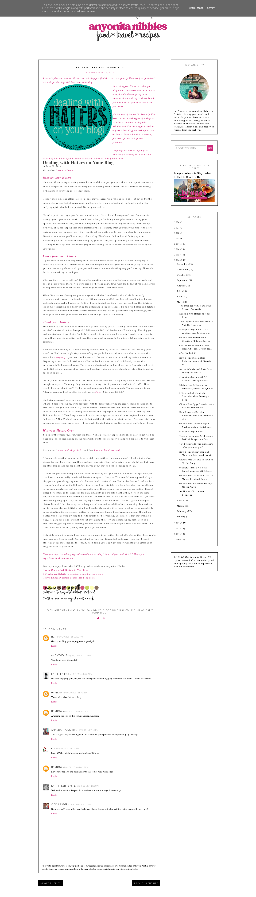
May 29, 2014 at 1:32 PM (79, 655)
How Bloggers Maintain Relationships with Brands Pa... (195, 361)
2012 (177, 528)
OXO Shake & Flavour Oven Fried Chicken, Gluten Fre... (195, 347)
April (180, 500)
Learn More (196, 8)
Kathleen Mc (59, 674)
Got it (211, 8)
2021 (177, 227)
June (180, 296)
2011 (177, 533)
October (181, 274)
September (183, 280)
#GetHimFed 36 (187, 353)
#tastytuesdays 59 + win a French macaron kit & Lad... (195, 469)
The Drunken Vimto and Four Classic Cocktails (195, 307)
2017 (177, 243)
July (179, 291)
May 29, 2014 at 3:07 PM (80, 674)
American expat (65, 610)
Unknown (57, 692)
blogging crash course (119, 610)
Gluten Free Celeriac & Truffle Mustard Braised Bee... (196, 477)
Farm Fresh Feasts (63, 785)
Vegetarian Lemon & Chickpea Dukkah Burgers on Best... (196, 437)
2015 (177, 254)
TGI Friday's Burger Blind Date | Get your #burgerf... (196, 445)
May (180, 301)
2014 (177, 260)
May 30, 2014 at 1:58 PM (68, 748)
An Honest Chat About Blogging (191, 493)
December (182, 264)
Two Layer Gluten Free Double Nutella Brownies (196, 323)
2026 (177, 222)
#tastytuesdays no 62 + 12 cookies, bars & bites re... (194, 331)
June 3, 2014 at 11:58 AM (87, 786)
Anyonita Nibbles (89, 610)
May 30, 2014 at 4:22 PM (76, 767)
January (181, 516)
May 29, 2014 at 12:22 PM (70, 636)
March (180, 505)
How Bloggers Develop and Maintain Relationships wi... (196, 453)
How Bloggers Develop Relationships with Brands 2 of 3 (196, 415)
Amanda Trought (62, 729)
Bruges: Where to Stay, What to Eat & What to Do (192, 175)
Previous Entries (146, 883)
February (182, 511)
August (181, 285)
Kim (53, 748)
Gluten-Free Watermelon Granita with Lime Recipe (194, 339)
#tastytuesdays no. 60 (191, 431)
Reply (54, 645)
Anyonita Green (64, 170)
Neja (54, 636)
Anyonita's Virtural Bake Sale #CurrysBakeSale (195, 370)
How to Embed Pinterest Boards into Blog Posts (69, 577)
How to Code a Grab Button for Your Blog (65, 570)
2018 (177, 238)
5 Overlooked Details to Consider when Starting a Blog (73, 573)
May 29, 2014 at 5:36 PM (76, 711)
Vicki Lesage (59, 804)
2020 (177, 233)
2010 (177, 539)
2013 (177, 523)
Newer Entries (50, 883)
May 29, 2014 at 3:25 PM (76, 692)
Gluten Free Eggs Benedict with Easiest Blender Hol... (196, 406)
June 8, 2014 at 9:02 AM (79, 804)
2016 (177, 249)
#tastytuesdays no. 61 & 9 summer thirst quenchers (193, 378)
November (183, 269)
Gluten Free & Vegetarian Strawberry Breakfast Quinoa (196, 386)
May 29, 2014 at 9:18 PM (86, 730)
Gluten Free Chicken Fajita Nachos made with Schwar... (195, 425)
